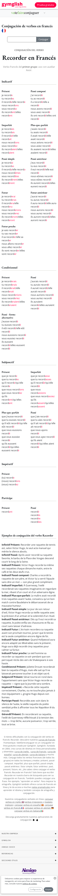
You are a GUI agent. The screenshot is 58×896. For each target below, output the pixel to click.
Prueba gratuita (45, 4)
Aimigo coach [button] (8, 847)
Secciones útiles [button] (10, 860)
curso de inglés (21, 751)
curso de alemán (20, 754)
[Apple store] (37, 819)
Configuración (35, 889)
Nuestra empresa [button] (10, 833)
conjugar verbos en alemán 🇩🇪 (39, 808)
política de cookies (30, 883)
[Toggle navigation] (44, 13)
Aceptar (48, 889)
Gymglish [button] (6, 840)
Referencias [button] (7, 853)
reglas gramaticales (41, 787)
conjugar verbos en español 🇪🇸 (29, 805)
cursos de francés (46, 739)
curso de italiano (37, 754)
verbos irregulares (34, 802)
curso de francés (38, 751)
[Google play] (34, 819)
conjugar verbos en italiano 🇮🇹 (28, 811)
